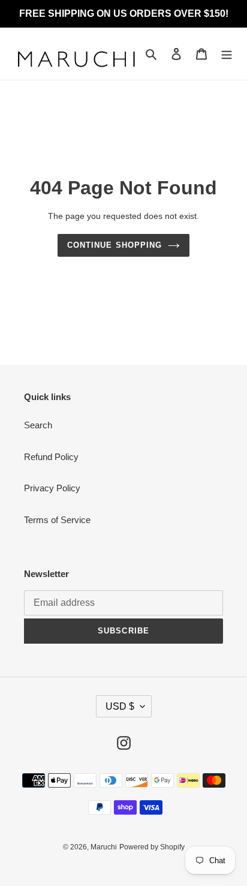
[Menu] (226, 54)
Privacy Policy (52, 488)
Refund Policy (51, 457)
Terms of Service (57, 520)
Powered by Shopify (152, 847)
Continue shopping (114, 245)
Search (38, 425)
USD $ (120, 706)
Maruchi (104, 847)
